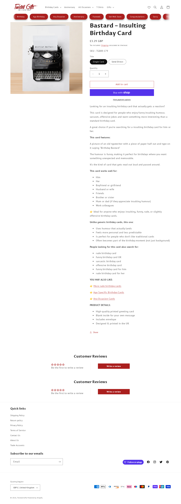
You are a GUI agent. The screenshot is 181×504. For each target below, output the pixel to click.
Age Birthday (39, 16)
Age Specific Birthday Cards (108, 292)
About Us (14, 440)
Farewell (96, 16)
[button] (52, 7)
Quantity (94, 68)
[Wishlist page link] (149, 7)
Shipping (104, 45)
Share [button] (95, 332)
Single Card (98, 61)
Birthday (21, 16)
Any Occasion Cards (104, 298)
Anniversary (79, 16)
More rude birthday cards (107, 286)
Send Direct (117, 61)
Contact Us (15, 435)
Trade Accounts (17, 445)
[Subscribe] (59, 461)
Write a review (114, 366)
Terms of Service (18, 430)
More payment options (122, 99)
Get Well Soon (115, 16)
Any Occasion (59, 16)
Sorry (155, 16)
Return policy (16, 420)
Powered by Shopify (35, 498)
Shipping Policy (17, 415)
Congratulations (137, 16)
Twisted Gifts (22, 498)
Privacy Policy (16, 425)
